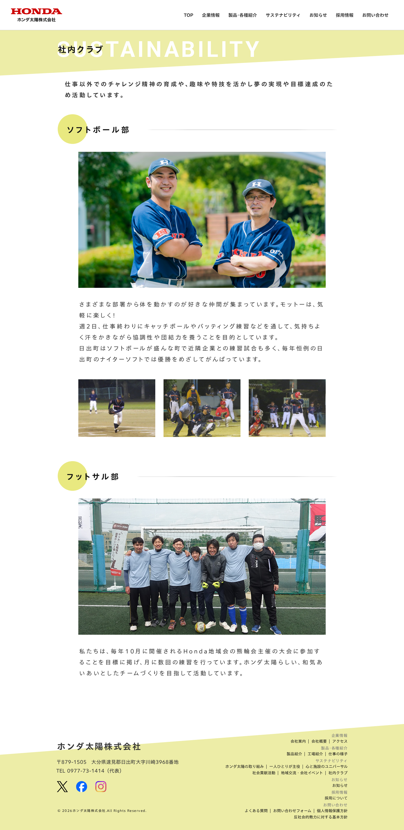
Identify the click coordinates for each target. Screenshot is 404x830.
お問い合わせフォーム (292, 811)
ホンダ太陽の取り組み (244, 766)
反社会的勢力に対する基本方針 (321, 817)
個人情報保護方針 (332, 811)
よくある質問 (256, 811)
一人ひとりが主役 (284, 766)
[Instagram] (100, 786)
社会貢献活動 (263, 773)
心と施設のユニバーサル (327, 766)
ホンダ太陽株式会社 (99, 746)
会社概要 (319, 741)
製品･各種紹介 (242, 15)
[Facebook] (81, 786)
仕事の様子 (338, 754)
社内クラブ (338, 773)
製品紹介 (294, 754)
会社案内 (298, 741)
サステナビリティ (283, 15)
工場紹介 (315, 754)
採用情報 (344, 15)
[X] (62, 786)
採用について (336, 798)
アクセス (340, 741)
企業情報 (211, 15)
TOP (188, 15)
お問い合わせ (375, 15)
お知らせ (318, 15)
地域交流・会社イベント (302, 773)
